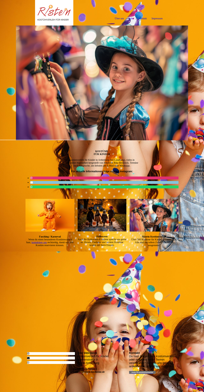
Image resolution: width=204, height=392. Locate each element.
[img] (36, 13)
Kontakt (143, 18)
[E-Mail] (31, 182)
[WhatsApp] (31, 186)
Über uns (119, 18)
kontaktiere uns (39, 242)
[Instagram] (31, 178)
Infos (131, 18)
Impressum (157, 18)
